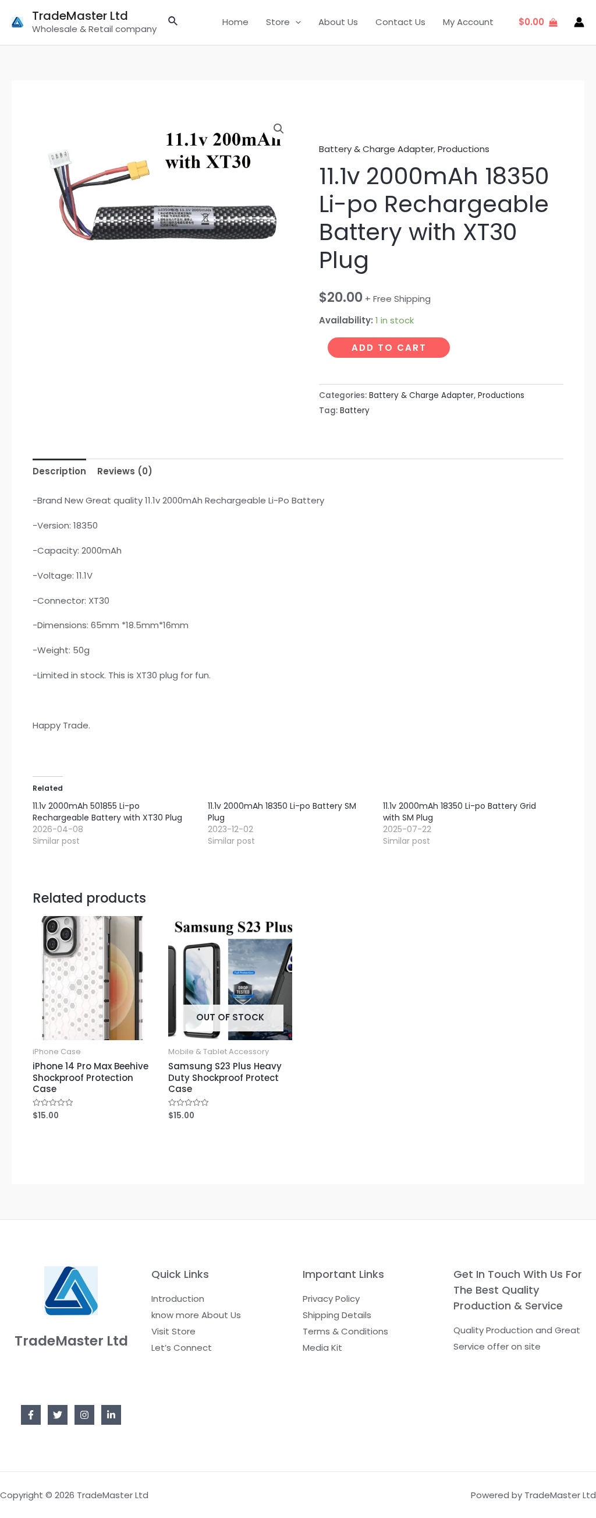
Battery (355, 410)
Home (235, 22)
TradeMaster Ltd (80, 16)
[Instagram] (84, 1415)
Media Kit (322, 1347)
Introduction (177, 1298)
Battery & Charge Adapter (376, 149)
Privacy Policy (331, 1298)
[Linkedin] (111, 1415)
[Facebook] (31, 1415)
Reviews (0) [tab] (124, 471)
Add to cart (389, 347)
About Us (338, 22)
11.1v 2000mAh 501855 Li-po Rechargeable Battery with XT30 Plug (107, 811)
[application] (295, 22)
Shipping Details (337, 1315)
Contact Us (400, 22)
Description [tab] (59, 471)
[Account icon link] (579, 22)
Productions (463, 149)
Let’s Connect (181, 1347)
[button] (278, 128)
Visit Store (173, 1331)
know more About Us (196, 1315)
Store (278, 22)
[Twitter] (58, 1415)
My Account (468, 22)
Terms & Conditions (345, 1331)
